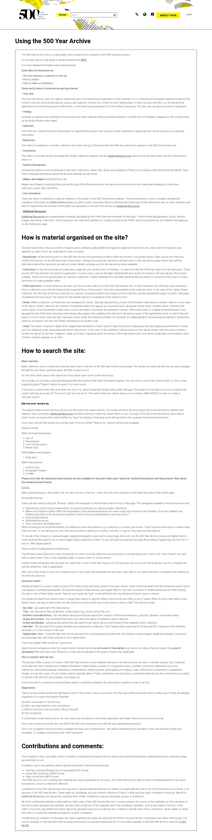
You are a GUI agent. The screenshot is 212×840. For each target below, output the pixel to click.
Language (145, 14)
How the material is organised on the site (45, 75)
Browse (62, 14)
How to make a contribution (38, 83)
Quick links (152, 14)
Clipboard (137, 14)
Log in (189, 14)
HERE (84, 60)
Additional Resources (119, 155)
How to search (31, 79)
